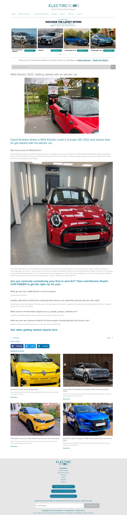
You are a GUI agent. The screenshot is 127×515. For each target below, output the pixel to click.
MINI (43, 139)
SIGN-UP (80, 14)
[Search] (113, 67)
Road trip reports (42, 14)
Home (13, 14)
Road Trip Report (100, 60)
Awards (54, 14)
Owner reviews (24, 14)
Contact (71, 14)
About (62, 14)
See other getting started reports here (34, 329)
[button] (13, 41)
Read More (14, 397)
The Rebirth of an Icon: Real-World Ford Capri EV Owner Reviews (35, 438)
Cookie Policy (80, 510)
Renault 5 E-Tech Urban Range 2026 (24, 389)
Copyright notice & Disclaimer (52, 510)
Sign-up (63, 482)
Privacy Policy (69, 510)
